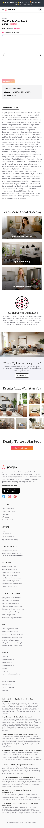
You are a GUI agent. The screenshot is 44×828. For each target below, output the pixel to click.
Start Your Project (21, 448)
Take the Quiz (22, 375)
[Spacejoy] (10, 9)
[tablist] (10, 108)
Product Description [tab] (10, 107)
